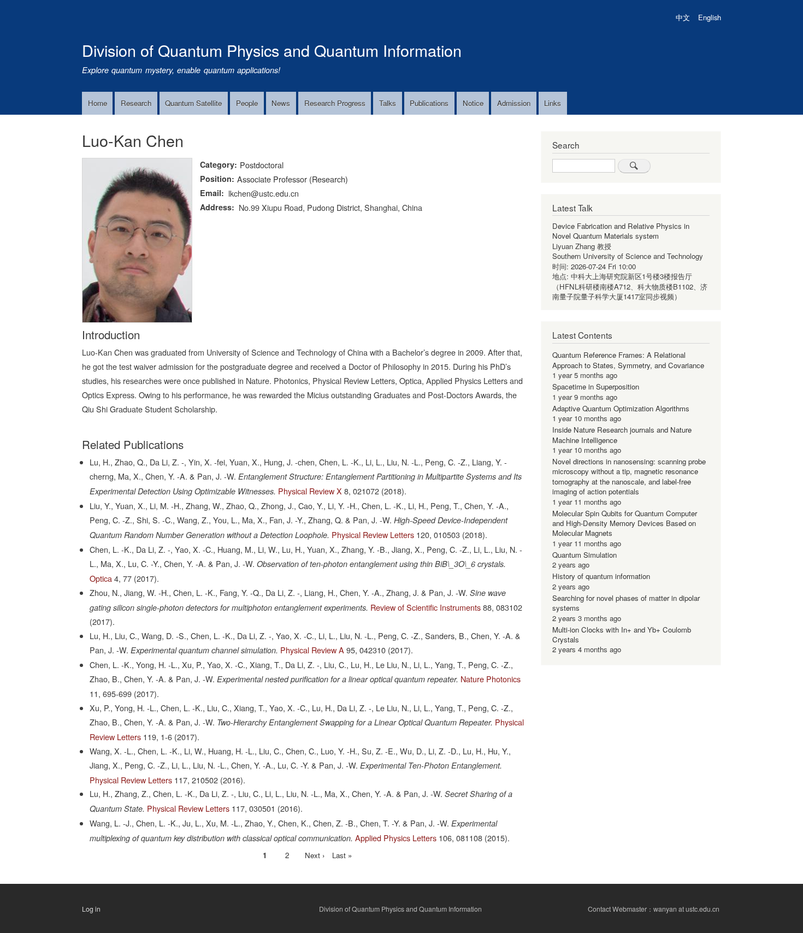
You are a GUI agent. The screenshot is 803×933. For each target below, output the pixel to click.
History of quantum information (601, 576)
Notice (473, 103)
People (247, 103)
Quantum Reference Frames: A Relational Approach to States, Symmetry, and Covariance (628, 360)
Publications (429, 103)
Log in (91, 909)
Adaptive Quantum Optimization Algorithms (620, 408)
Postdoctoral (262, 164)
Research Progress (334, 103)
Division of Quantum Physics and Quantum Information (272, 50)
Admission (513, 103)
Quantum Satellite (193, 103)
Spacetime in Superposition (595, 386)
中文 (683, 17)
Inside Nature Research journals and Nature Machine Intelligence (622, 434)
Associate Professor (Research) (292, 179)
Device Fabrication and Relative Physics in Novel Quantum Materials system (620, 231)
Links (552, 103)
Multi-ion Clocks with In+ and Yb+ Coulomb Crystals (621, 634)
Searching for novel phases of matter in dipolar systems (626, 603)
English (709, 17)
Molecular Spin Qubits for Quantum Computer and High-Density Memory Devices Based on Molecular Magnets (624, 523)
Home (97, 103)
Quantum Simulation (584, 555)
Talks (387, 103)
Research (136, 103)
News (280, 103)
